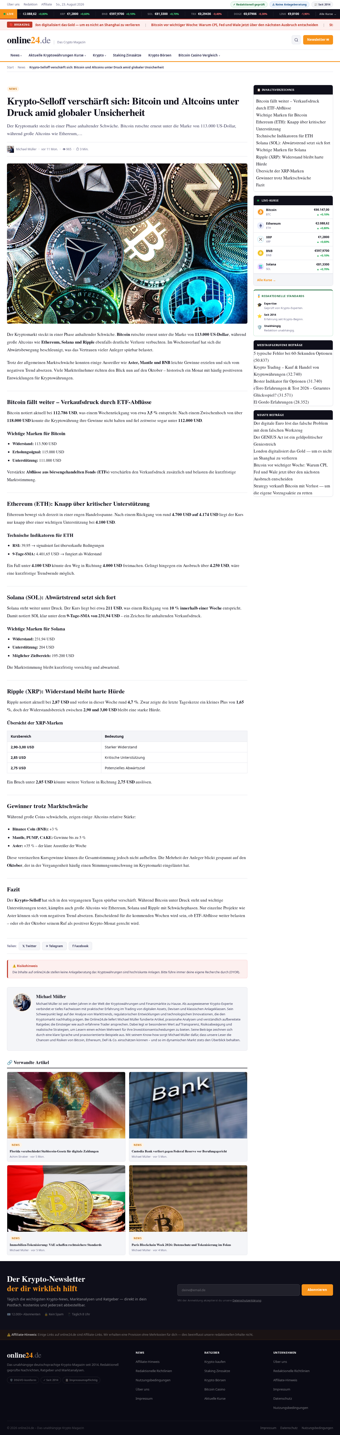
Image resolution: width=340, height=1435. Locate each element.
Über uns (13, 4)
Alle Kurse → (328, 14)
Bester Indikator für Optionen (280, 381)
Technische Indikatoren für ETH (284, 136)
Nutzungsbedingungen (153, 1380)
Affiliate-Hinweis (148, 1361)
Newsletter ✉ (318, 39)
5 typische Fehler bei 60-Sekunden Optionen (293, 353)
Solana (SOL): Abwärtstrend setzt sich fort (293, 143)
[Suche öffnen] (296, 39)
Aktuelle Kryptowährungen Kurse (56, 55)
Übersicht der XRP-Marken (280, 171)
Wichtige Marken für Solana (281, 150)
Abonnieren (317, 1289)
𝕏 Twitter (29, 946)
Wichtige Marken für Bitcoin (281, 115)
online (29, 40)
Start (10, 67)
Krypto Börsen (159, 55)
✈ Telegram (54, 946)
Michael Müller (26, 149)
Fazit (260, 185)
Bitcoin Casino (214, 1389)
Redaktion (30, 4)
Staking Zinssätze (127, 55)
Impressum (144, 1398)
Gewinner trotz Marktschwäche (283, 178)
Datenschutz (282, 1398)
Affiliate (46, 4)
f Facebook (80, 946)
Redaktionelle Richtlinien (154, 1371)
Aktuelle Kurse (215, 1398)
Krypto (98, 55)
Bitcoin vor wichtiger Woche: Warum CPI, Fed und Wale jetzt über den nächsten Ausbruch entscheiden (185, 25)
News (14, 55)
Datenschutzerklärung (246, 1300)
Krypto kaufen (215, 1361)
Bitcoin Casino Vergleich (198, 55)
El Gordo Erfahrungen (273, 402)
